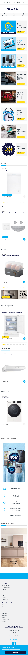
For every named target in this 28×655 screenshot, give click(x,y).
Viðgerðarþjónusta (6, 595)
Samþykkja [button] (15, 652)
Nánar (19, 31)
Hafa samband (17, 2)
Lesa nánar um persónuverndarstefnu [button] (11, 649)
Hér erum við (7, 2)
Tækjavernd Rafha (6, 587)
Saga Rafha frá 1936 (6, 615)
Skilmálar (4, 589)
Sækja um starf (5, 619)
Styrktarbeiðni (5, 613)
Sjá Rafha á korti (14, 639)
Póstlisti (3, 617)
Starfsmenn (4, 604)
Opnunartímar (5, 606)
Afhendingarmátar (6, 585)
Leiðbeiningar (5, 599)
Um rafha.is (4, 621)
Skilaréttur (4, 597)
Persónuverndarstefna (7, 611)
